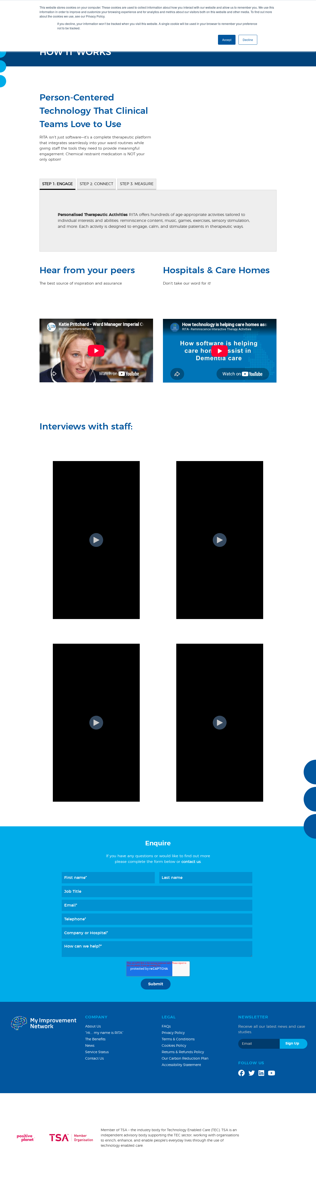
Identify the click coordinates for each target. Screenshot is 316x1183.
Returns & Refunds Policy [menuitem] (183, 1052)
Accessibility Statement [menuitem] (181, 1065)
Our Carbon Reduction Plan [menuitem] (185, 1058)
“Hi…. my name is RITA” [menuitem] (104, 1033)
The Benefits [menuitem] (95, 1039)
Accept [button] (226, 40)
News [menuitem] (89, 1045)
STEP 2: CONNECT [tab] (96, 184)
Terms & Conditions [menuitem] (178, 1039)
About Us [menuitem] (93, 1026)
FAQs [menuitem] (166, 1026)
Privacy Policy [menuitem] (173, 1033)
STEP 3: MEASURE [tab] (137, 184)
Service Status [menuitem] (97, 1052)
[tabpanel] (158, 220)
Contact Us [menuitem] (94, 1058)
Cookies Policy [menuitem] (174, 1045)
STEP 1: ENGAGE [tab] (57, 184)
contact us (191, 862)
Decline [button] (248, 40)
